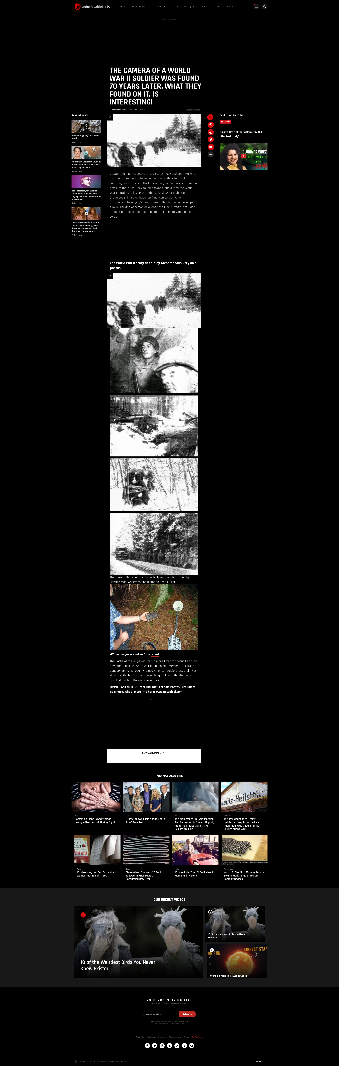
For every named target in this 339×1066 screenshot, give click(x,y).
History (189, 110)
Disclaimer (162, 1037)
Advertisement (175, 1037)
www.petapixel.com (169, 692)
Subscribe (187, 1014)
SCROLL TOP (260, 1061)
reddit (155, 654)
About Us (140, 1037)
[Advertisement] (169, 39)
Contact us (151, 1037)
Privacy (186, 1037)
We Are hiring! (198, 1037)
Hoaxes (197, 110)
